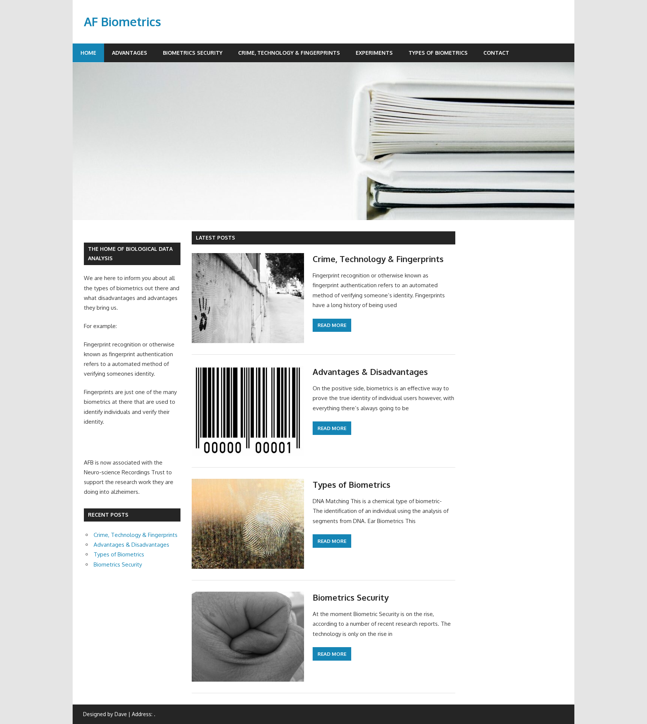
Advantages (129, 52)
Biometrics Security (192, 52)
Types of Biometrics (438, 52)
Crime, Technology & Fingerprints (289, 52)
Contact (496, 52)
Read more (332, 325)
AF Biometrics (122, 21)
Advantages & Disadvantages (370, 371)
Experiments (374, 52)
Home (88, 52)
